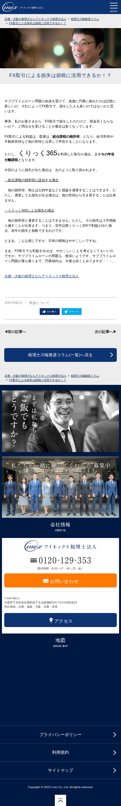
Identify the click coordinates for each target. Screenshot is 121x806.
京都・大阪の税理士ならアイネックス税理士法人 (42, 276)
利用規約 (60, 752)
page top (60, 800)
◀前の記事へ (15, 332)
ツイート (72, 311)
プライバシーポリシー (60, 734)
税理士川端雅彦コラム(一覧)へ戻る (60, 355)
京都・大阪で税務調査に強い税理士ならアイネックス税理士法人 (23, 7)
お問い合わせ (60, 580)
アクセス (60, 620)
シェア (50, 311)
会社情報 (60, 524)
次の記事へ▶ (106, 332)
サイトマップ (60, 770)
